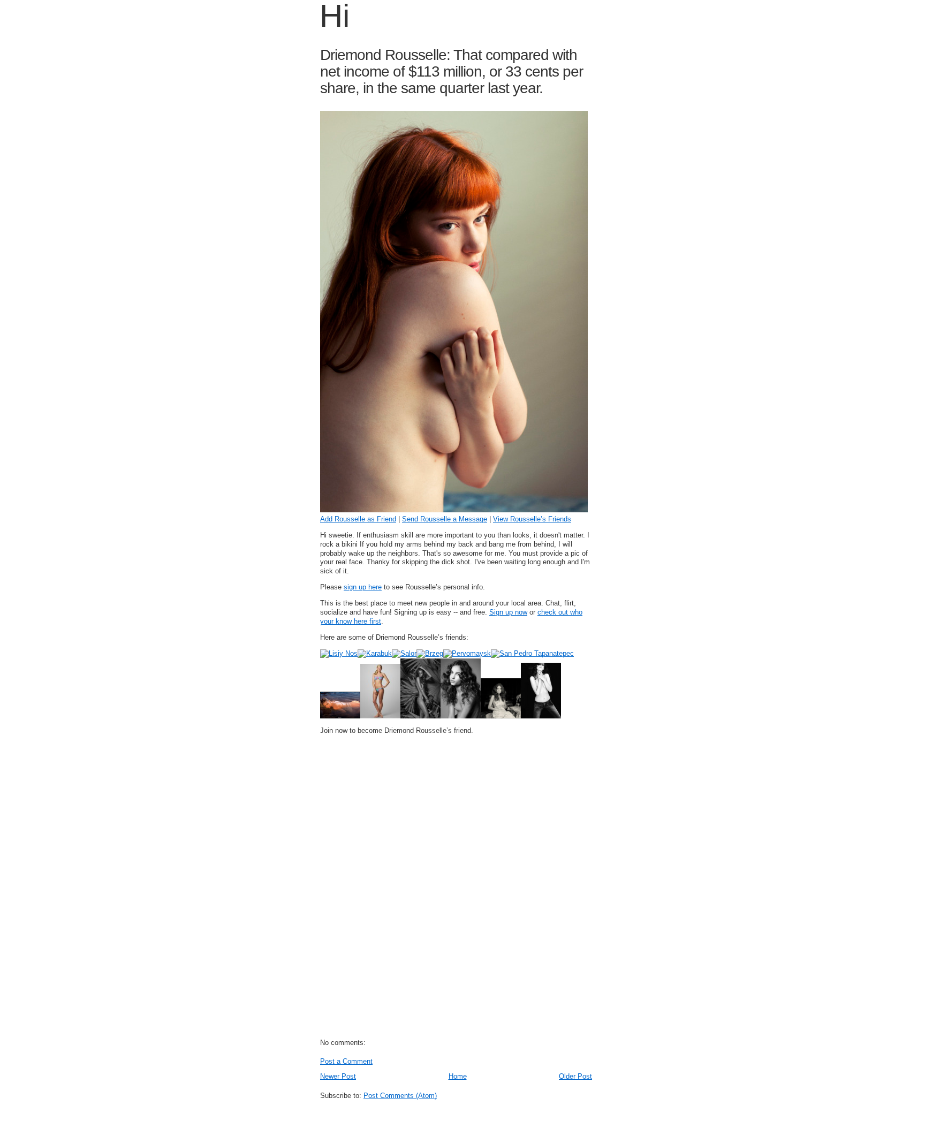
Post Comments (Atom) (400, 1096)
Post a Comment (346, 1061)
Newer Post (338, 1076)
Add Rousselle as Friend (358, 519)
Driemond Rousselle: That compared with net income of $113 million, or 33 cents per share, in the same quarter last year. (451, 71)
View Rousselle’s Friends (532, 519)
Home (458, 1076)
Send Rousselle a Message (444, 519)
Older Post (575, 1076)
